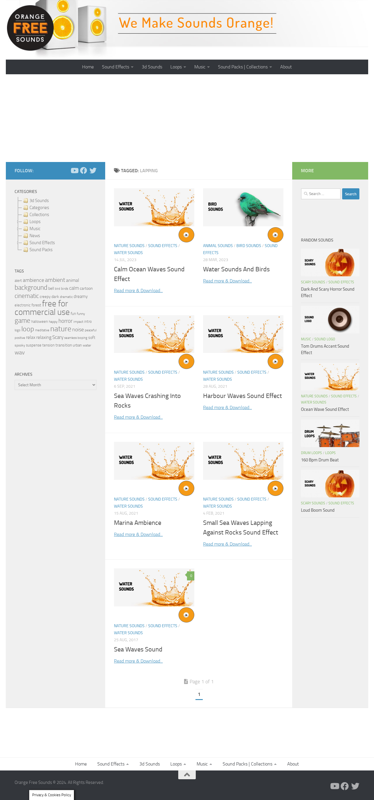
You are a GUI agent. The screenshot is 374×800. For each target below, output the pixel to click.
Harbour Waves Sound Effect (242, 396)
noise (78, 329)
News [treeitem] (35, 235)
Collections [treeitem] (39, 214)
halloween (39, 321)
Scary (57, 337)
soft (91, 337)
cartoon (86, 288)
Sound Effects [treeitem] (42, 242)
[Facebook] (83, 170)
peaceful (90, 330)
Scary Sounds (313, 282)
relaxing (43, 337)
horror (65, 321)
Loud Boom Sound (318, 510)
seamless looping (75, 338)
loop (27, 329)
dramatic (66, 297)
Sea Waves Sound (138, 649)
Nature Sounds (129, 245)
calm (74, 288)
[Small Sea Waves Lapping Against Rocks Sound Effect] (243, 461)
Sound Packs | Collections (243, 67)
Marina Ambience (137, 523)
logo (17, 330)
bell (51, 288)
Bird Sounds (248, 245)
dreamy (81, 296)
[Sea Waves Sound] (154, 587)
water (87, 345)
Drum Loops (311, 453)
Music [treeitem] (35, 228)
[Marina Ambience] (154, 461)
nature (60, 328)
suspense (33, 345)
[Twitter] (92, 170)
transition (64, 345)
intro (88, 321)
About (286, 67)
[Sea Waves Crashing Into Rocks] (154, 334)
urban (77, 345)
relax (30, 337)
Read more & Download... (138, 290)
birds (64, 289)
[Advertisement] (187, 118)
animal (72, 280)
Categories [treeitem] (39, 207)
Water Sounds (128, 252)
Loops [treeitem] (35, 221)
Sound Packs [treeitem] (41, 249)
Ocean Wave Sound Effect (325, 409)
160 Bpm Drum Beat (320, 460)
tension (48, 345)
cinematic (27, 296)
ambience (33, 280)
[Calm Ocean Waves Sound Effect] (154, 207)
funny (81, 314)
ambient (55, 280)
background (31, 288)
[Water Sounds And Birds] (243, 207)
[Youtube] (74, 170)
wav (20, 352)
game (22, 321)
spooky (20, 345)
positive (20, 338)
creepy (45, 296)
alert (18, 280)
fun (73, 313)
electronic (23, 305)
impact (78, 322)
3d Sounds (152, 67)
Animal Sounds (218, 245)
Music (199, 67)
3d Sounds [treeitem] (39, 200)
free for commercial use (42, 308)
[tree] (55, 225)
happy (53, 322)
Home (88, 67)
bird (57, 289)
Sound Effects (115, 67)
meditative (42, 330)
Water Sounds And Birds (236, 269)
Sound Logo (324, 339)
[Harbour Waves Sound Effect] (243, 334)
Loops (176, 67)
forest (36, 305)
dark (55, 296)
